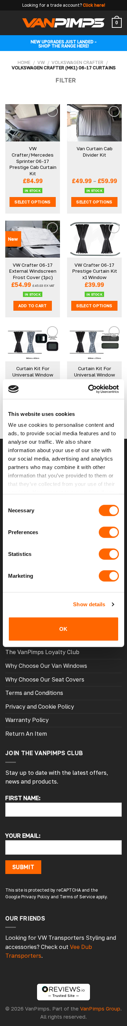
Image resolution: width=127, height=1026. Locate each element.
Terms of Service (77, 896)
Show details (89, 604)
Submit (23, 867)
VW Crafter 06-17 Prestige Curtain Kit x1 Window (94, 271)
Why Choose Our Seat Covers (44, 679)
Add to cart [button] (32, 305)
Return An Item (26, 733)
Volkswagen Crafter (77, 62)
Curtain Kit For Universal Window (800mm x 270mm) (94, 375)
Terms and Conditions (34, 692)
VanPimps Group (100, 1009)
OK (63, 629)
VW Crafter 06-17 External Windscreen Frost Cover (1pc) (32, 271)
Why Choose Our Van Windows (46, 665)
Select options (32, 202)
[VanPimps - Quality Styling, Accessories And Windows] (63, 22)
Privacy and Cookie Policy (39, 706)
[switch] (109, 532)
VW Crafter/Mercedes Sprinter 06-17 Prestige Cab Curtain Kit (32, 161)
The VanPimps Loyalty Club (42, 652)
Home (24, 62)
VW (41, 62)
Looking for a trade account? (52, 5)
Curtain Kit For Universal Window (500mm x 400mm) (33, 375)
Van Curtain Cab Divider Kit (95, 152)
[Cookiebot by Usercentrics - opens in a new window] (89, 389)
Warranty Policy (27, 719)
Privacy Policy (35, 896)
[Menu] (9, 22)
